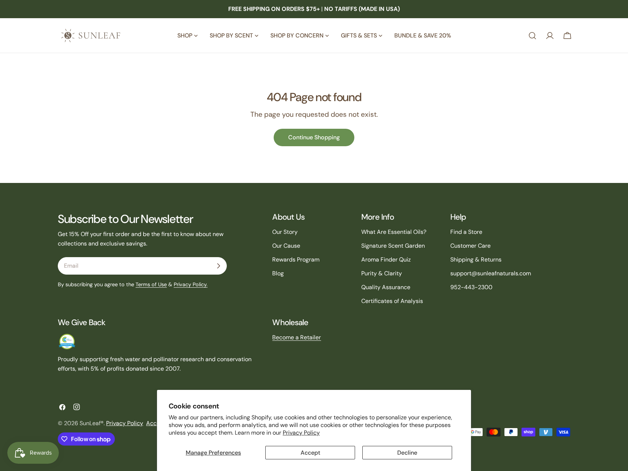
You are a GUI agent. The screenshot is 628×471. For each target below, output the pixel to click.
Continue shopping (314, 137)
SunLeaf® (92, 423)
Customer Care (470, 246)
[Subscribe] (218, 266)
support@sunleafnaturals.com (490, 273)
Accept (310, 452)
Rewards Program (295, 259)
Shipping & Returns (476, 259)
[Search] (532, 35)
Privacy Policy (301, 432)
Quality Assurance (385, 287)
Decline (407, 452)
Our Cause (286, 246)
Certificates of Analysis (392, 301)
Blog (278, 273)
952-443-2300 (471, 287)
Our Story (285, 232)
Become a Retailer (296, 337)
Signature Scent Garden (393, 246)
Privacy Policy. (191, 284)
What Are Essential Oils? (393, 232)
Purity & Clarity (381, 273)
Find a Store (466, 232)
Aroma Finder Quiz (386, 259)
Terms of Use (151, 284)
